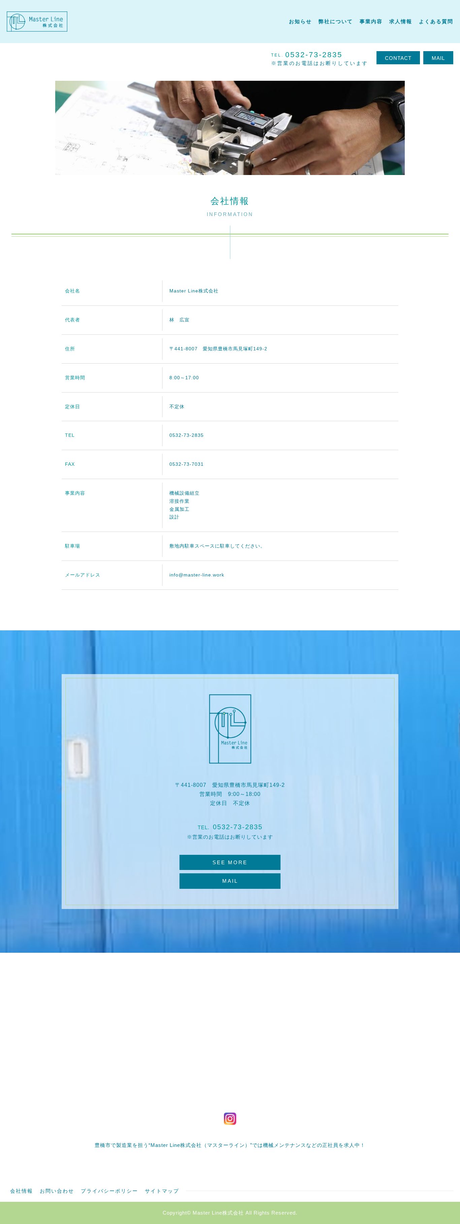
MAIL (438, 58)
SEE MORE (230, 862)
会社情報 (21, 1191)
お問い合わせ (57, 1191)
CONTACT (398, 58)
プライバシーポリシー (109, 1191)
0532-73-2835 (238, 827)
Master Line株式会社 (218, 1213)
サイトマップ (162, 1191)
